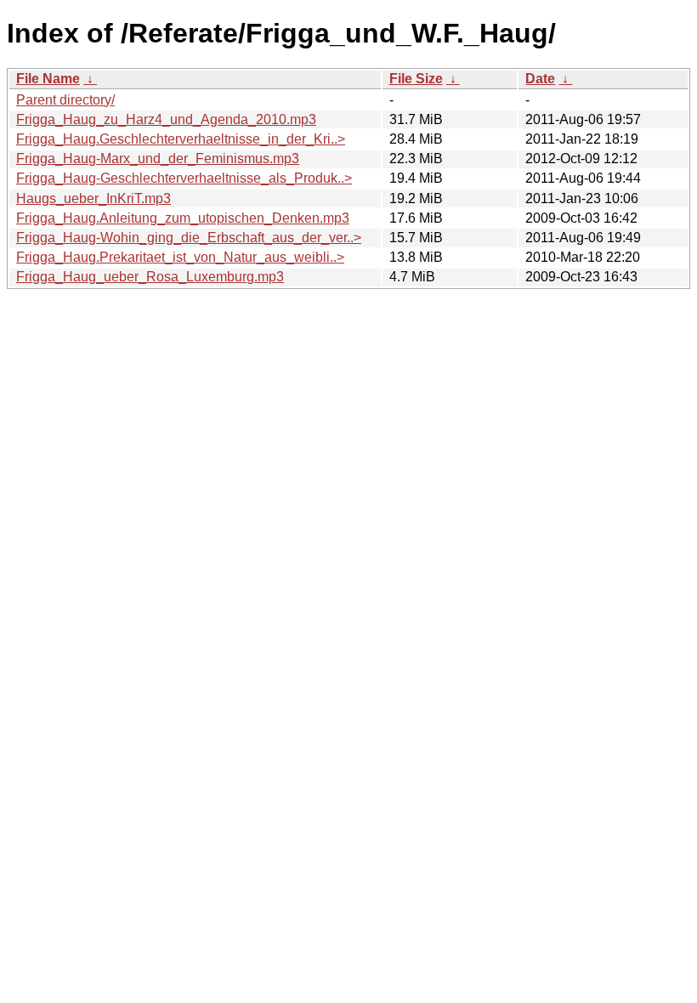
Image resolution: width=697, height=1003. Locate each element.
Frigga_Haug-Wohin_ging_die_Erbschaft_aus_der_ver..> (188, 237)
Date (540, 78)
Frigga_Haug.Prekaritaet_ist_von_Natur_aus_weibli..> (180, 257)
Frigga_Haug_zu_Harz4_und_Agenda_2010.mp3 (166, 119)
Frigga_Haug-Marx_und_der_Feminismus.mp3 (157, 158)
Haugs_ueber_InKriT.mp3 (93, 198)
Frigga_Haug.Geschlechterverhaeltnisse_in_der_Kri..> (180, 139)
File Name (48, 78)
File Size (416, 78)
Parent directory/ (65, 100)
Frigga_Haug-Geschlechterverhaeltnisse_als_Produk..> (184, 178)
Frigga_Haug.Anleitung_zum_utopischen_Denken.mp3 (182, 218)
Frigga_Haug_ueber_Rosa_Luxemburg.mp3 (150, 276)
